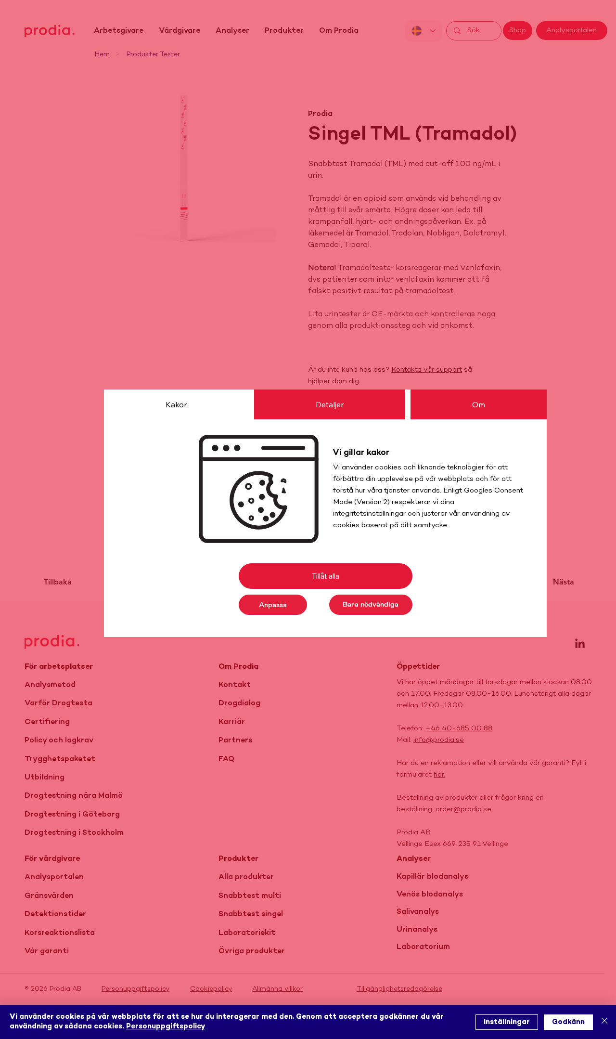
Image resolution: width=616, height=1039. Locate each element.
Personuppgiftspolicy (165, 1026)
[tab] (176, 404)
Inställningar (507, 1022)
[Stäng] (604, 1022)
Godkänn (568, 1022)
